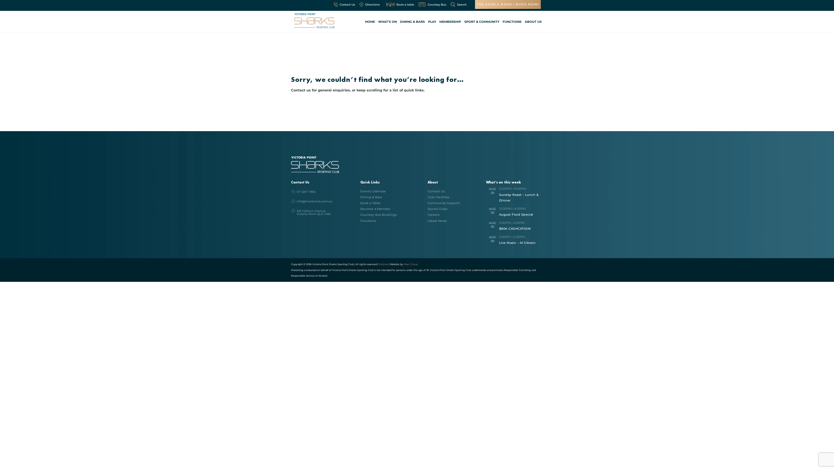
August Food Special (516, 214)
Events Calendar (373, 191)
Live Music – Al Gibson (517, 243)
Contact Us (436, 191)
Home (370, 22)
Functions (512, 22)
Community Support (444, 203)
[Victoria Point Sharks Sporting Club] (314, 29)
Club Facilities (438, 197)
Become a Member (375, 209)
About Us (533, 22)
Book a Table (370, 203)
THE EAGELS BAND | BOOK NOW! (508, 4)
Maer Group (410, 264)
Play (432, 22)
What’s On (387, 22)
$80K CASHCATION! (515, 229)
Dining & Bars (412, 22)
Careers (434, 215)
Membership (450, 22)
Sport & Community (481, 22)
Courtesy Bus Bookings (378, 215)
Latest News (437, 221)
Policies (383, 264)
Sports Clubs (437, 209)
